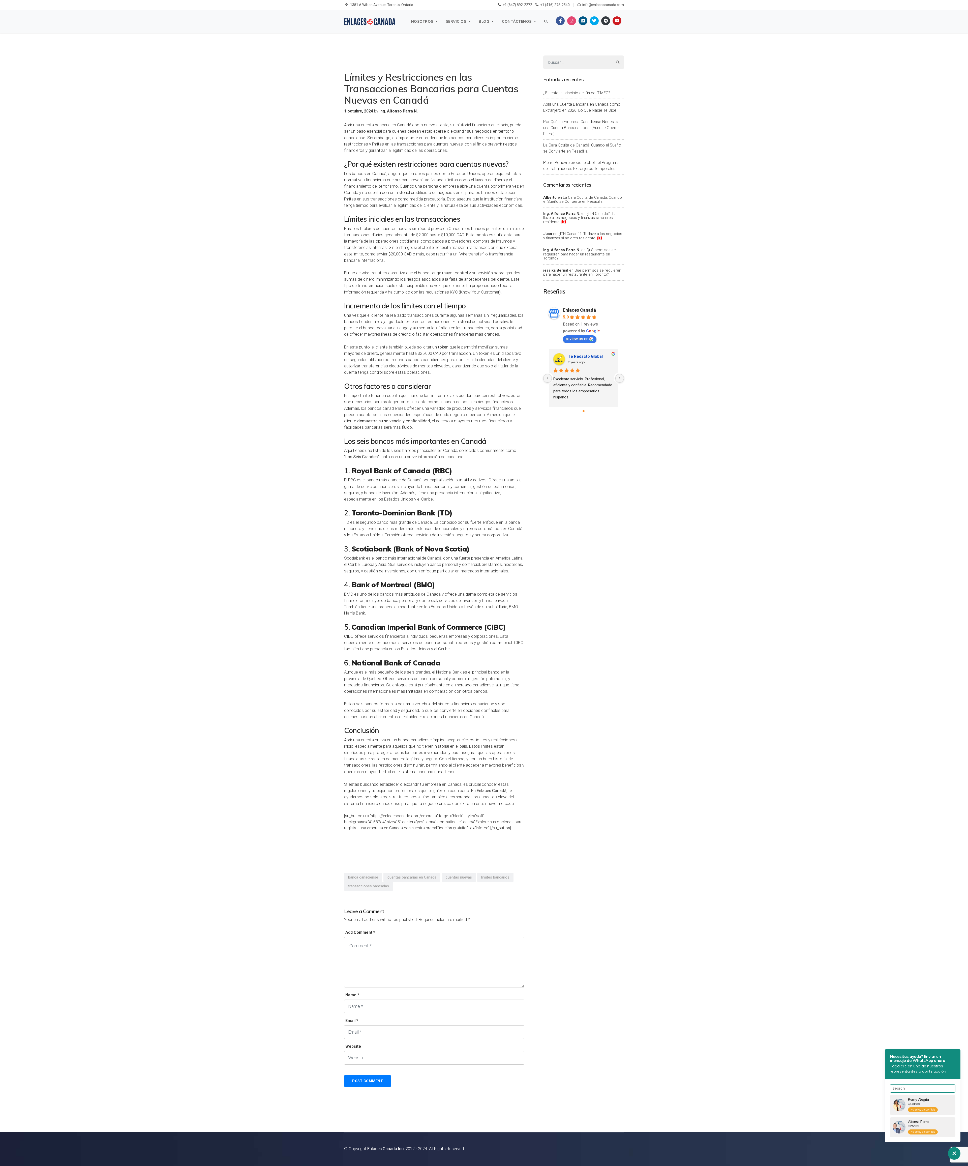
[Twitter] (594, 20)
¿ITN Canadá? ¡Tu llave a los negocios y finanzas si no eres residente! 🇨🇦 (579, 217)
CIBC (348, 636)
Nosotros (422, 21)
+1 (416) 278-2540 (555, 5)
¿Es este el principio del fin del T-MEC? (576, 93)
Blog (484, 21)
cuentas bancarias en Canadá (411, 877)
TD (346, 522)
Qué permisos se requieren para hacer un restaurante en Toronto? (579, 254)
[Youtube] (617, 20)
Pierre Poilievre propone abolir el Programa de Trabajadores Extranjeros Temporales (581, 165)
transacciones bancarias (368, 886)
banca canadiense (363, 877)
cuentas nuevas (459, 877)
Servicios (456, 21)
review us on (577, 338)
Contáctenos (517, 21)
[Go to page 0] (584, 411)
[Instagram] (571, 20)
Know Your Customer (479, 292)
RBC (352, 479)
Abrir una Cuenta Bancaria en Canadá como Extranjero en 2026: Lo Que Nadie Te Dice (581, 107)
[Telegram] (605, 20)
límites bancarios (495, 877)
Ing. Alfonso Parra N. (561, 213)
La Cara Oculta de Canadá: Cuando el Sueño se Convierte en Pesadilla (582, 148)
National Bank (449, 672)
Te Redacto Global (585, 356)
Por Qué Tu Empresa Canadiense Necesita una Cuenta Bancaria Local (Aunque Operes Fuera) (581, 127)
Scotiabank (354, 558)
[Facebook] (560, 20)
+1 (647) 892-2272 (517, 5)
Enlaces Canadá (579, 310)
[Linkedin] (583, 20)
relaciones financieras (443, 716)
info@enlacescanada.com (603, 5)
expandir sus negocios (471, 131)
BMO (348, 594)
